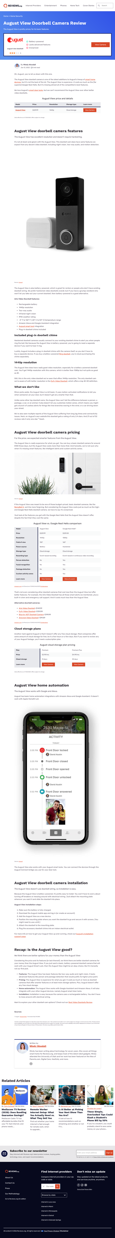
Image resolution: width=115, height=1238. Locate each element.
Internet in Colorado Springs (51, 1220)
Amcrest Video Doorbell (29, 618)
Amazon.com (17, 586)
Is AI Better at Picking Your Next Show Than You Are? (71, 1112)
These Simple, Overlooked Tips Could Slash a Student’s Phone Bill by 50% (100, 1116)
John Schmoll (9, 1106)
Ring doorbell (64, 354)
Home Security (16, 16)
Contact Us (9, 1183)
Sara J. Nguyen (38, 1106)
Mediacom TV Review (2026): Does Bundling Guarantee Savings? (14, 1112)
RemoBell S (19, 507)
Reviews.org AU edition (17, 1199)
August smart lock (26, 326)
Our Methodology (12, 1194)
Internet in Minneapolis (49, 1211)
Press (7, 1188)
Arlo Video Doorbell (27, 608)
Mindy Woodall (29, 65)
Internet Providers (33, 5)
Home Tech (74, 5)
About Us (9, 1177)
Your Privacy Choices (51, 1231)
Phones (63, 5)
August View (20, 110)
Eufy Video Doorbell (59, 381)
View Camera (100, 45)
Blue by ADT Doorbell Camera (31, 614)
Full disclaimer (44, 586)
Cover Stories (88, 5)
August (21, 282)
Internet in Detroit (47, 1215)
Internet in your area (48, 1202)
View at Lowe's (69, 579)
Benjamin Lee (66, 1106)
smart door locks (36, 90)
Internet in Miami (47, 1206)
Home (5, 16)
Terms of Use (80, 1189)
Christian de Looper (94, 1109)
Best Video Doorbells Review (80, 1002)
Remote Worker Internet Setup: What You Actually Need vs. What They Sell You (42, 1114)
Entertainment (50, 5)
